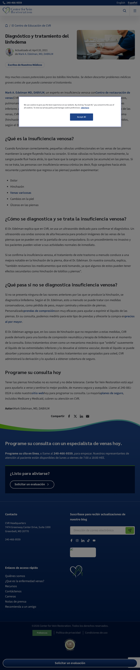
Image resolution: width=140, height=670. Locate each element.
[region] (70, 112)
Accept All (81, 117)
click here (85, 107)
